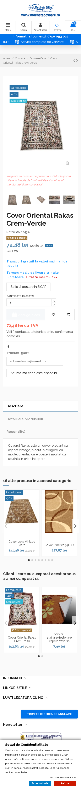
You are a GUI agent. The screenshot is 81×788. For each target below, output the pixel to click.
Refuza (65, 783)
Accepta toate (40, 783)
